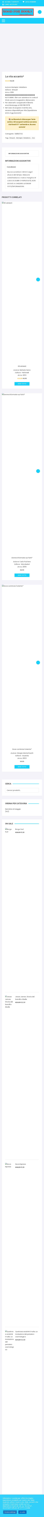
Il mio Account (10, 4)
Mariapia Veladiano (23, 138)
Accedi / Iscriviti (11, 2)
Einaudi (12, 138)
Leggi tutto (22, 384)
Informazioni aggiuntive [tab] (18, 154)
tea (33, 138)
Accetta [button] (22, 1512)
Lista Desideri (30, 2)
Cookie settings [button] (9, 1512)
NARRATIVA (19, 134)
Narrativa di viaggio (13, 809)
